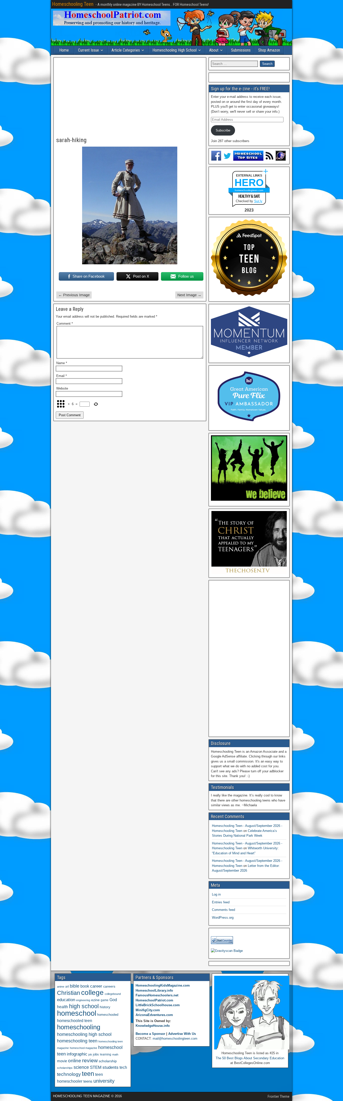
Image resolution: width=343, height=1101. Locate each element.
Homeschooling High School (174, 50)
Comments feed (223, 910)
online (74, 1060)
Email (61, 376)
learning (105, 1054)
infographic (77, 1054)
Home (64, 50)
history (105, 1007)
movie (62, 1061)
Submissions (241, 50)
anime (60, 986)
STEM (95, 1067)
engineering (83, 1000)
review (90, 1060)
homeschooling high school (84, 1034)
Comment (64, 323)
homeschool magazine (83, 1047)
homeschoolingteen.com (249, 190)
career (96, 986)
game (104, 1000)
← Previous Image (74, 295)
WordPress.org (223, 917)
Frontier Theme (279, 1096)
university (104, 1081)
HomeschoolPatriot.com (154, 1000)
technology (69, 1074)
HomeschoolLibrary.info (154, 990)
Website (62, 388)
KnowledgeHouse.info (153, 1026)
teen (88, 1073)
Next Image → (189, 295)
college (92, 992)
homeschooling (78, 1027)
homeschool (76, 1013)
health (62, 1006)
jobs (96, 1054)
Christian (68, 993)
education (66, 999)
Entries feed (221, 902)
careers (109, 986)
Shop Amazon (269, 50)
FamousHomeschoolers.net (157, 995)
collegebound (113, 993)
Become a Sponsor (150, 1034)
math (115, 1054)
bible (74, 986)
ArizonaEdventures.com (154, 1015)
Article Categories (125, 50)
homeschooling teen (77, 1040)
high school (84, 1006)
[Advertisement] (129, 97)
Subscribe (223, 130)
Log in (216, 894)
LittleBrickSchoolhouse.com (158, 1005)
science (81, 1067)
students (110, 1067)
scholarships (65, 1067)
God (113, 1000)
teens (87, 1081)
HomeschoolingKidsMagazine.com (163, 985)
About (213, 50)
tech (123, 1067)
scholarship (108, 1061)
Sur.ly (258, 201)
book (84, 986)
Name (61, 363)
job (90, 1054)
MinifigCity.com (148, 1010)
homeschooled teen (74, 1021)
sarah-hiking (71, 140)
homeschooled (107, 1015)
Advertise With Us (182, 1034)
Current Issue (88, 50)
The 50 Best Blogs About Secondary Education (250, 1058)
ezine (95, 1000)
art (67, 986)
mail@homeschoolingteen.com (175, 1038)
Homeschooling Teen (72, 4)
